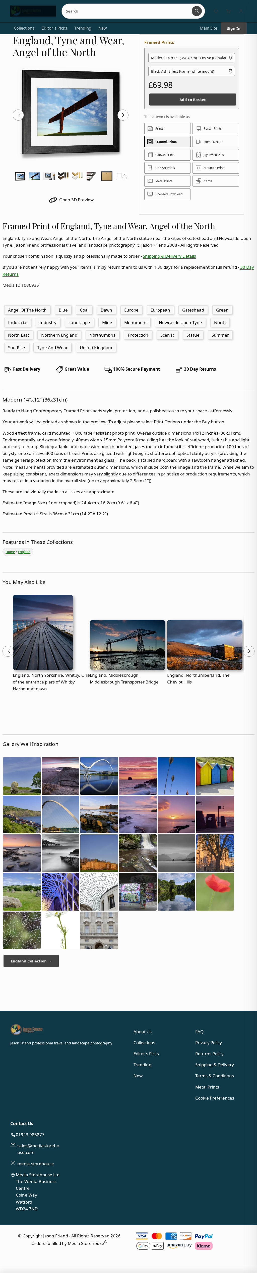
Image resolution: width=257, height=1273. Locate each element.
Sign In (233, 28)
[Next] (122, 115)
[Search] (197, 11)
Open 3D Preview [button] (76, 200)
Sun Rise (16, 347)
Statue (193, 335)
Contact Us (21, 1123)
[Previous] (18, 115)
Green (222, 310)
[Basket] (228, 11)
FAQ (199, 1031)
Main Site (208, 28)
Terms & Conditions (214, 1076)
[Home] (33, 11)
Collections (24, 28)
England (24, 551)
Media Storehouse (86, 1243)
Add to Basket (192, 99)
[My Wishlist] (216, 11)
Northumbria (102, 335)
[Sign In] (241, 11)
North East (18, 335)
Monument (135, 322)
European (160, 310)
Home (10, 551)
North (220, 322)
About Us (143, 1031)
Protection (138, 335)
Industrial (17, 322)
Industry (47, 322)
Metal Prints (207, 1087)
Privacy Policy (208, 1042)
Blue (63, 310)
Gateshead (193, 310)
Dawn (106, 310)
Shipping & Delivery (214, 1064)
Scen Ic (167, 335)
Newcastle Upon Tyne (180, 322)
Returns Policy (209, 1053)
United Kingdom (96, 347)
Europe (131, 310)
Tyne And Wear (52, 347)
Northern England (59, 335)
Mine (107, 322)
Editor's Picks (54, 28)
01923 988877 (30, 1134)
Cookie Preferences (214, 1098)
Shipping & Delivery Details (169, 256)
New (102, 28)
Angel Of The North (27, 310)
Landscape (79, 322)
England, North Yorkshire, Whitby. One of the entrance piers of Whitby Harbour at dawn (51, 682)
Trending (82, 28)
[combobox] (127, 11)
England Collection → (31, 960)
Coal (84, 310)
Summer (220, 335)
